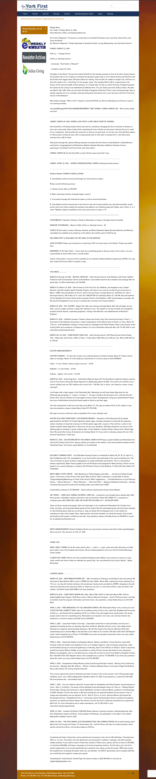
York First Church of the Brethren (31, 19)
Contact (35, 14)
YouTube (132, 773)
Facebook (128, 773)
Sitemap (110, 14)
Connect (67, 14)
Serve (100, 14)
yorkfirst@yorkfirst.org (66, 776)
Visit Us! (46, 14)
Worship (56, 14)
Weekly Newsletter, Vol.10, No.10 (32, 30)
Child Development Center (84, 14)
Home (25, 14)
